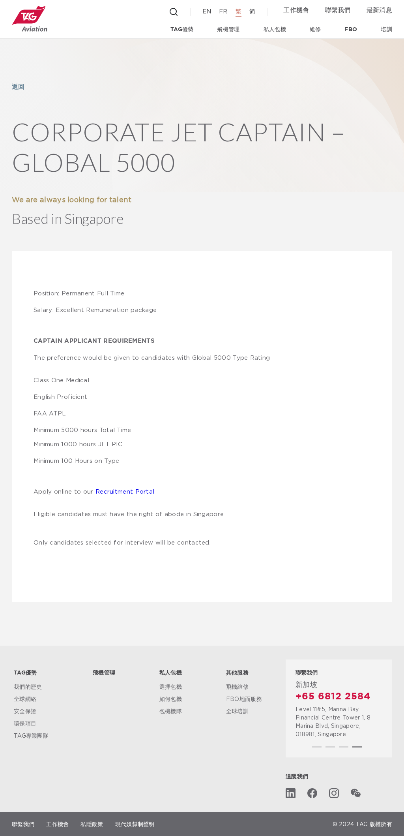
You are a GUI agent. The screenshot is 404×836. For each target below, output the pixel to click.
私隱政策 (91, 824)
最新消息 (379, 9)
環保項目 (25, 723)
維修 (315, 29)
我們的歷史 (28, 686)
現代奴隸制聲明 (135, 824)
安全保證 (25, 711)
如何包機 (170, 699)
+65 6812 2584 (333, 696)
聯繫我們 (338, 9)
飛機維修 (237, 686)
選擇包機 (170, 686)
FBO (350, 29)
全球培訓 (237, 711)
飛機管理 (228, 29)
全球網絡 (25, 699)
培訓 (386, 29)
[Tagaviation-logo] (29, 19)
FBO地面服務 (244, 699)
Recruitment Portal (124, 491)
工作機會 (296, 9)
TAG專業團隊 (31, 735)
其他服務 (237, 673)
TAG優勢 (182, 29)
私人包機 (275, 29)
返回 (18, 86)
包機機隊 (170, 711)
